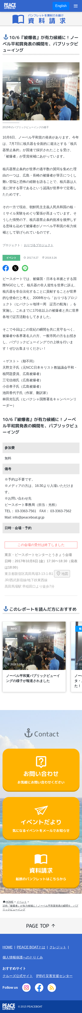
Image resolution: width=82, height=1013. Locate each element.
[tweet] (15, 268)
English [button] (61, 6)
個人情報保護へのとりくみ (23, 957)
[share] (6, 268)
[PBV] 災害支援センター (54, 976)
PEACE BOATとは (31, 947)
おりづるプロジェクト (38, 245)
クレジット (57, 947)
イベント (22, 901)
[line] (25, 268)
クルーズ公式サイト (18, 976)
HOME (9, 901)
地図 (64, 574)
